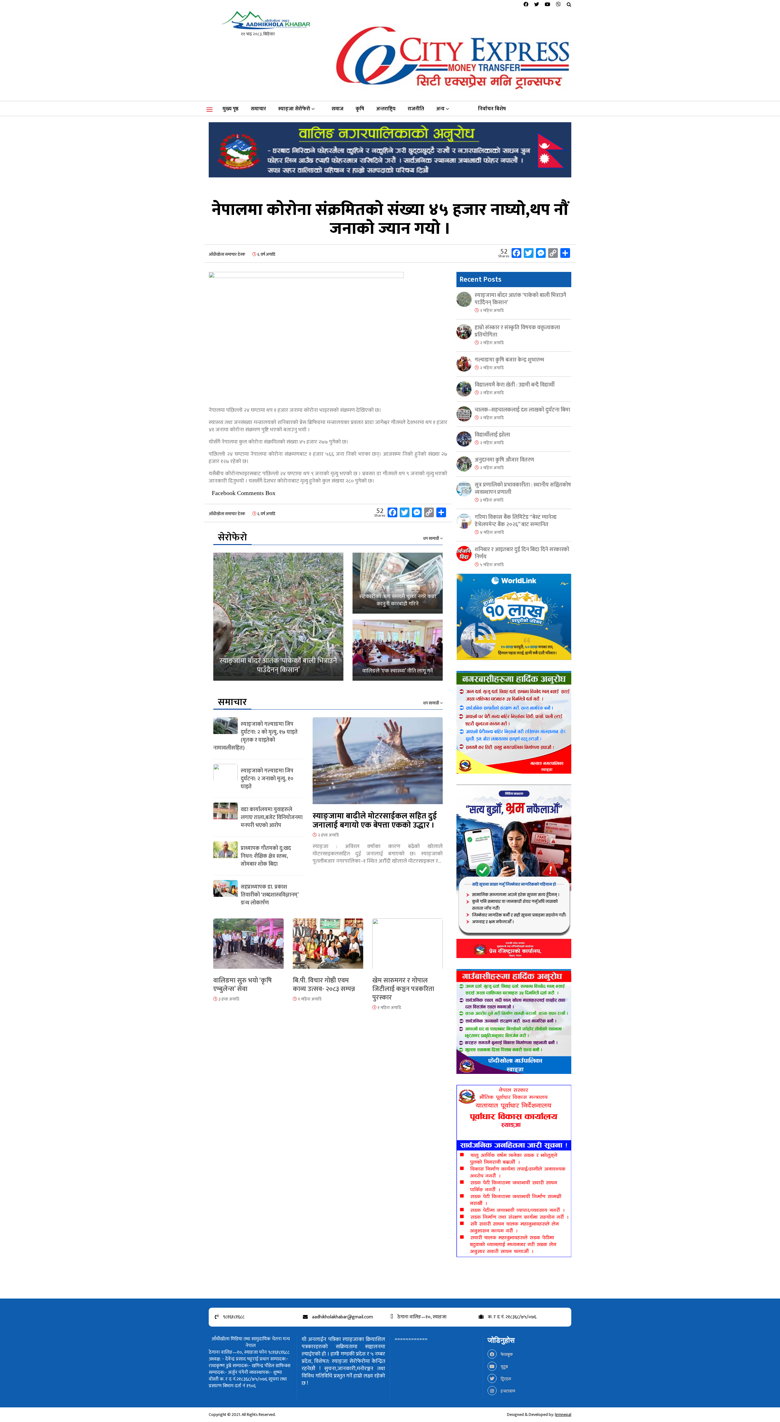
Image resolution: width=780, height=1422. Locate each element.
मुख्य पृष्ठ (230, 108)
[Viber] (558, 5)
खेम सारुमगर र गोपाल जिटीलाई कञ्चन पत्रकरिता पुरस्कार (403, 989)
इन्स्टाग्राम (507, 1391)
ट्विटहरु (505, 1378)
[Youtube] (547, 5)
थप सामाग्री (431, 538)
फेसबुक (506, 1354)
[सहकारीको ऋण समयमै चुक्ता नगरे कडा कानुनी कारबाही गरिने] (398, 583)
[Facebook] (525, 5)
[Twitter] (536, 5)
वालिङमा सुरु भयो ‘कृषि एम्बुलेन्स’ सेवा (242, 985)
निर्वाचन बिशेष (492, 108)
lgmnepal (563, 1414)
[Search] (569, 5)
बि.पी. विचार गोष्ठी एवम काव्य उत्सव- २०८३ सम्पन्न (324, 985)
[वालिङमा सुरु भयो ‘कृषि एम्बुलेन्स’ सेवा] (248, 947)
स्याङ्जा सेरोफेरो (294, 108)
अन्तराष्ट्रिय (385, 108)
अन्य (440, 108)
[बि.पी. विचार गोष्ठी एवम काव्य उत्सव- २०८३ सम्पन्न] (328, 947)
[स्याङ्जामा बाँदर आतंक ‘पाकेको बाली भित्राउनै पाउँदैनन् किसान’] (278, 617)
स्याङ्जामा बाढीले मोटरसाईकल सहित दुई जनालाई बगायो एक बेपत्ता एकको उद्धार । (375, 821)
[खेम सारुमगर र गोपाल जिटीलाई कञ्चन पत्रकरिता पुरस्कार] (407, 947)
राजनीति (416, 108)
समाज (337, 108)
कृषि (360, 108)
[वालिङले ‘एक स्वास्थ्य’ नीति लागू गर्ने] (398, 650)
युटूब (504, 1366)
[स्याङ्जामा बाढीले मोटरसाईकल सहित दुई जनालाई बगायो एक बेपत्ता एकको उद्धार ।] (378, 764)
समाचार (258, 108)
